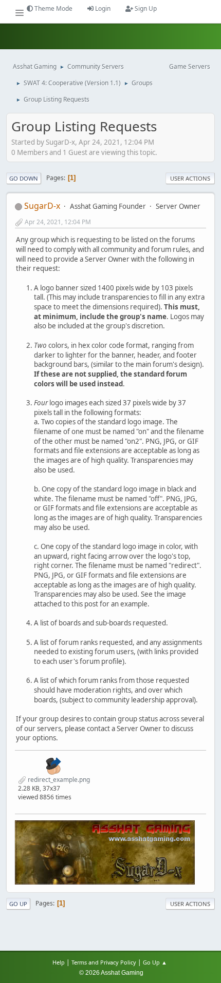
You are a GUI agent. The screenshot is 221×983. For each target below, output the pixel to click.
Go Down (23, 178)
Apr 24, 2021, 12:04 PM (58, 222)
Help (58, 962)
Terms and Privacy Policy (103, 962)
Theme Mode (52, 8)
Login (102, 8)
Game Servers (189, 66)
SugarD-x (42, 205)
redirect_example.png (58, 779)
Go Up (18, 904)
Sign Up (145, 8)
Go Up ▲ (156, 962)
